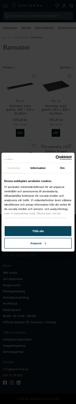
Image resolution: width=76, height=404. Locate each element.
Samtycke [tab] (13, 168)
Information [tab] (38, 168)
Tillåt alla (38, 231)
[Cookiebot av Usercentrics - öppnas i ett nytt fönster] (55, 157)
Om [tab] (62, 168)
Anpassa (36, 243)
